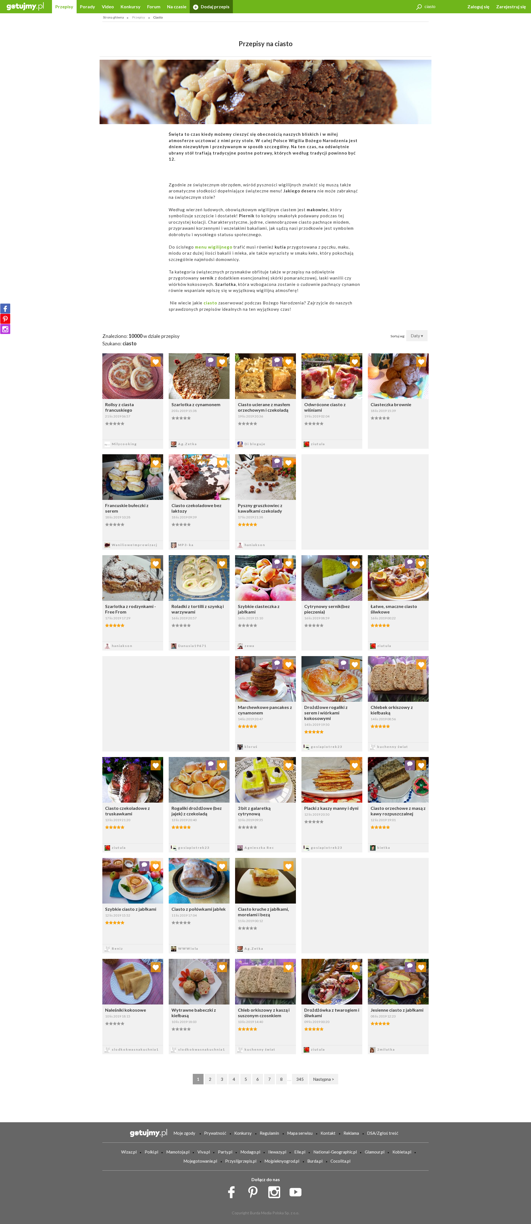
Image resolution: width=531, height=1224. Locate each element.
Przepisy (64, 6)
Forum (153, 6)
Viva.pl (203, 1151)
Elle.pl (299, 1151)
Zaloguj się (478, 6)
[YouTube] (297, 1191)
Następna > (323, 1079)
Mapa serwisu (300, 1133)
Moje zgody (184, 1133)
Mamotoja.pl (177, 1151)
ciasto (210, 302)
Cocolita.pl (340, 1160)
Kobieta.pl (401, 1151)
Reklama (351, 1133)
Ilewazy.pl (277, 1151)
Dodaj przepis (215, 6)
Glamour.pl (374, 1151)
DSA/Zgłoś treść (382, 1133)
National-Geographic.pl (335, 1151)
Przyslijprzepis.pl (240, 1160)
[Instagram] (5, 329)
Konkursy (130, 6)
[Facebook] (5, 309)
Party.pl (225, 1151)
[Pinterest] (5, 319)
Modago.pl (250, 1151)
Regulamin (269, 1133)
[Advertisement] (165, 703)
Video (108, 6)
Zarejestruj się (511, 6)
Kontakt (328, 1133)
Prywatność (215, 1133)
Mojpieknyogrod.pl (281, 1160)
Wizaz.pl (129, 1151)
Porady (87, 6)
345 (300, 1079)
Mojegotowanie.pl (200, 1160)
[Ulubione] (156, 362)
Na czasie (176, 6)
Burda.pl (314, 1160)
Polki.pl (151, 1151)
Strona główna (113, 17)
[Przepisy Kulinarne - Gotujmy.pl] (25, 6)
